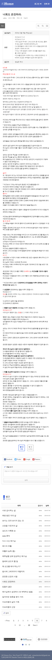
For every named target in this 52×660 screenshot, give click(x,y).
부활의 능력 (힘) (8, 551)
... (24, 625)
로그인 (36, 4)
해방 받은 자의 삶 (9, 516)
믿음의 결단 (7, 587)
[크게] (38, 26)
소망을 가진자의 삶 (9, 526)
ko (2, 26)
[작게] (43, 26)
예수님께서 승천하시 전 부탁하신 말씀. (17, 592)
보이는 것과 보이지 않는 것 (13, 521)
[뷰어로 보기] (47, 26)
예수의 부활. (7, 546)
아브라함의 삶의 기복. (11, 602)
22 (29, 625)
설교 (8, 496)
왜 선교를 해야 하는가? (11, 566)
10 (20, 625)
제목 (19, 505)
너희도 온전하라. (12, 14)
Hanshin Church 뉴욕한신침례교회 (23, 657)
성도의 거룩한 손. (9, 531)
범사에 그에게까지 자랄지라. (13, 571)
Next (35, 625)
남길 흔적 (6, 536)
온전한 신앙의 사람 (9, 577)
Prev (8, 621)
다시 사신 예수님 (9, 541)
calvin (5, 18)
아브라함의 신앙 (8, 607)
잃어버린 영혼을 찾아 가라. (13, 597)
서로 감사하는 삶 (9, 510)
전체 (45, 4)
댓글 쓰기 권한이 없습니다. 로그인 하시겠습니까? (21, 471)
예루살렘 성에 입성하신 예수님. (14, 556)
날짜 (47, 505)
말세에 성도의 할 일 (10, 561)
